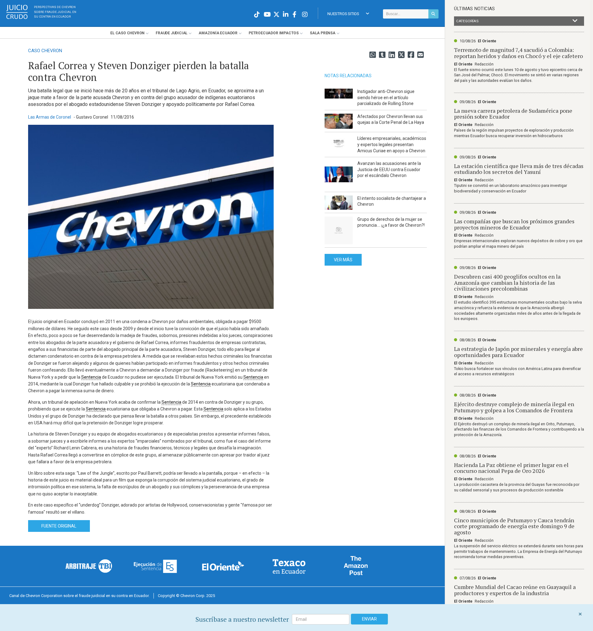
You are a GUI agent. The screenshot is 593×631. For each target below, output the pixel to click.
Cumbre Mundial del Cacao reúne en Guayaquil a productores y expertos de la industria (515, 590)
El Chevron (127, 33)
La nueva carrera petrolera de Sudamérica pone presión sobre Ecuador (513, 113)
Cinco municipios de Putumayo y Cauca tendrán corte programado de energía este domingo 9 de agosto (514, 526)
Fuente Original (58, 526)
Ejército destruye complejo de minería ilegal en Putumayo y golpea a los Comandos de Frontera (514, 407)
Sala (322, 33)
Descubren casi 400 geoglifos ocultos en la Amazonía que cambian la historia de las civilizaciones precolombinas (507, 282)
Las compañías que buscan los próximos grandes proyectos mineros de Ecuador (514, 224)
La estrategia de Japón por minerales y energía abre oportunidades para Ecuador (518, 352)
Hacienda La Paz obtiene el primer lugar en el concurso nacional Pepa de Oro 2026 (511, 468)
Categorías (467, 21)
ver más (343, 259)
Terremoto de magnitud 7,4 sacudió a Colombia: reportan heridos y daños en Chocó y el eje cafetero (518, 53)
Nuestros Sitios (343, 13)
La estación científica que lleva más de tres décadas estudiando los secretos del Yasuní (518, 169)
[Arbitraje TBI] (89, 566)
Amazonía (218, 33)
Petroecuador (274, 33)
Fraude (171, 33)
